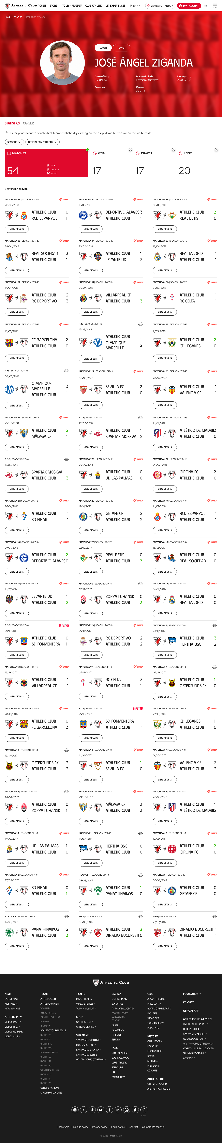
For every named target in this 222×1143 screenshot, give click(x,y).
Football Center (120, 1013)
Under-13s (45, 1056)
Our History (154, 1041)
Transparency (155, 1023)
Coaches (18, 17)
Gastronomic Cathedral (90, 1059)
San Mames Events (86, 1054)
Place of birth (144, 76)
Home (7, 17)
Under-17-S (46, 1039)
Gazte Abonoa (120, 1057)
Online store (83, 1021)
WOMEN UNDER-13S (49, 1070)
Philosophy (154, 1003)
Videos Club (12, 1036)
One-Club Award (157, 1083)
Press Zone (153, 1027)
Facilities (152, 1013)
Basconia (45, 1025)
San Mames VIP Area (87, 1049)
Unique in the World (194, 1024)
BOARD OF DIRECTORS (159, 1008)
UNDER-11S (45, 1074)
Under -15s (46, 1048)
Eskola (116, 1039)
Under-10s (45, 1083)
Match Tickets (84, 998)
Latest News (11, 998)
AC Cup (115, 1024)
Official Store (191, 1028)
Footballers (154, 1050)
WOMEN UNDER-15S (49, 1052)
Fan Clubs (117, 1067)
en (205, 5)
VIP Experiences (84, 1003)
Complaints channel (153, 1127)
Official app (190, 1010)
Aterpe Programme (158, 1088)
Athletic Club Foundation (198, 1048)
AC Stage (116, 1034)
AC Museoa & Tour (193, 1038)
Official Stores (85, 1026)
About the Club (156, 998)
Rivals (151, 1055)
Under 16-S (46, 1043)
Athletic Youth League (53, 1030)
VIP (113, 1072)
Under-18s (45, 1035)
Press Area (63, 1127)
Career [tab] (28, 123)
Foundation (190, 994)
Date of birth (102, 76)
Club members (120, 1052)
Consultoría (118, 1016)
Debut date (184, 76)
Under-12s (45, 1065)
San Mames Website (194, 1033)
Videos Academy (14, 1031)
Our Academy (119, 998)
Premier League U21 (50, 1017)
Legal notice (118, 1127)
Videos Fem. (11, 1026)
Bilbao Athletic (48, 1012)
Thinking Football (193, 1053)
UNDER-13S (45, 1061)
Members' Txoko (160, 5)
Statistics (152, 1060)
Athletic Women (49, 1003)
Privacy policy (99, 1127)
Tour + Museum (85, 1008)
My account (191, 5)
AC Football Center (123, 1008)
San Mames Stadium (87, 1039)
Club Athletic (119, 1062)
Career (140, 87)
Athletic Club (48, 998)
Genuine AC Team (49, 1087)
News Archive (12, 1008)
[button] (46, 163)
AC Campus (118, 1029)
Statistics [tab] (12, 123)
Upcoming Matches (51, 1092)
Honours (152, 1046)
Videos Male (12, 1021)
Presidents (153, 1065)
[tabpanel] (111, 544)
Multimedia (11, 1003)
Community (118, 1077)
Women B (45, 1008)
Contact (188, 1002)
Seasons (100, 87)
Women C (44, 1021)
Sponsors (153, 1018)
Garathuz (117, 1003)
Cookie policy (80, 1127)
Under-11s (45, 1078)
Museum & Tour (85, 1044)
